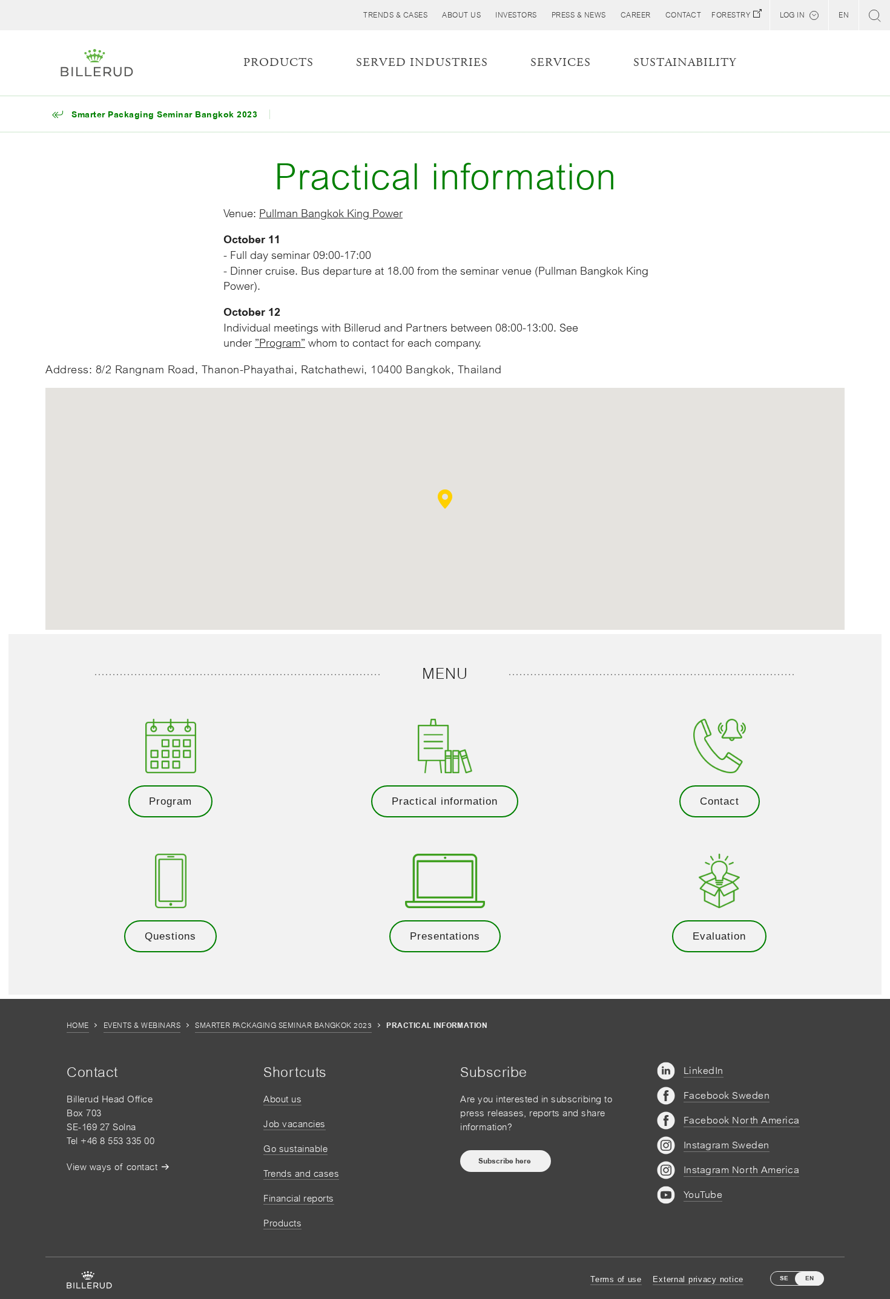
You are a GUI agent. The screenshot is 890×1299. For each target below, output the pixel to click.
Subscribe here (505, 1161)
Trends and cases (301, 1173)
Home (78, 1025)
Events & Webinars (142, 1025)
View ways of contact (112, 1167)
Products (282, 1223)
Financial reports (298, 1198)
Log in (792, 15)
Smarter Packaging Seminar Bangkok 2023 (283, 1025)
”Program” (280, 342)
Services (560, 62)
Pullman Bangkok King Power (331, 213)
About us (282, 1099)
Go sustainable (295, 1149)
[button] (461, 15)
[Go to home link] (97, 63)
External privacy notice (698, 1279)
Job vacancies (294, 1124)
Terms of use (616, 1279)
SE (784, 1278)
